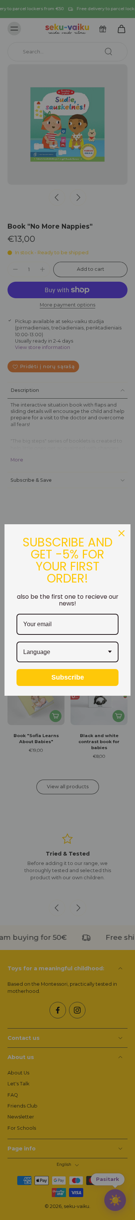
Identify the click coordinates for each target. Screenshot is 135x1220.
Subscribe (67, 677)
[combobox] (67, 652)
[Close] (121, 533)
